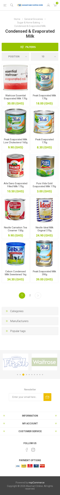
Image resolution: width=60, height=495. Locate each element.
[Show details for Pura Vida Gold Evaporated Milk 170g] (44, 166)
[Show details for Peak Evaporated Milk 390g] (44, 254)
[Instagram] (33, 449)
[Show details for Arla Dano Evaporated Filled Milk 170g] (15, 166)
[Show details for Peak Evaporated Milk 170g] (44, 78)
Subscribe (47, 397)
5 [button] (29, 374)
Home (17, 19)
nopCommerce (36, 482)
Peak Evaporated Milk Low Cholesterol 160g (16, 141)
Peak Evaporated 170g (44, 141)
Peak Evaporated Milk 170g (44, 97)
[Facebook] (27, 449)
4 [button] (26, 374)
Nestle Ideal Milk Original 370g (44, 229)
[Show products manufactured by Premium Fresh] (15, 362)
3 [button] (23, 375)
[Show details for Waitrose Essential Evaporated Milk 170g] (15, 78)
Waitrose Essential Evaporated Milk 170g (15, 97)
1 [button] (17, 374)
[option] (15, 362)
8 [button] (37, 374)
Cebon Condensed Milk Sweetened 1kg (15, 273)
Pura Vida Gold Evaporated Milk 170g (44, 185)
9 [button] (39, 374)
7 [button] (34, 374)
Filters (31, 47)
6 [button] (31, 374)
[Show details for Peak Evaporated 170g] (44, 121)
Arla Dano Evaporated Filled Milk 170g (15, 185)
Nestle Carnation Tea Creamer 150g (15, 229)
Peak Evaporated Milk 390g (44, 273)
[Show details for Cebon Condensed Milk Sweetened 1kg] (15, 254)
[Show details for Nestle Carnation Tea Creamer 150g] (15, 210)
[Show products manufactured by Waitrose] (44, 362)
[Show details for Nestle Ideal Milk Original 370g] (44, 210)
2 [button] (20, 374)
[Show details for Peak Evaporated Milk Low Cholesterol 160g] (15, 121)
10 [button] (42, 374)
